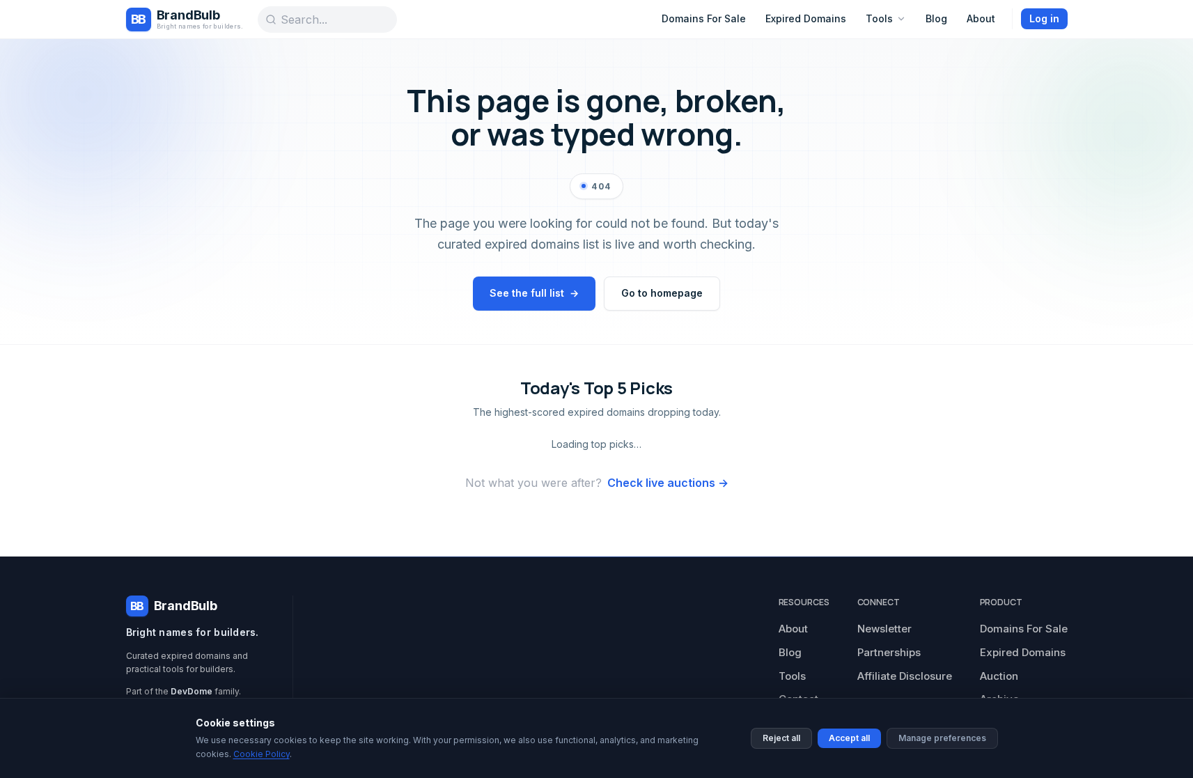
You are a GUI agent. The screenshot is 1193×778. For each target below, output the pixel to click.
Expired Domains (805, 18)
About (981, 18)
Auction (999, 676)
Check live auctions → (667, 483)
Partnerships (889, 652)
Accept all (849, 738)
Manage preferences (942, 738)
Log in (1044, 18)
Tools (879, 18)
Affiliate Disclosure (904, 676)
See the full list (534, 293)
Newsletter (884, 628)
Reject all (781, 738)
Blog (936, 18)
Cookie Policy (261, 754)
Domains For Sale (704, 18)
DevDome (191, 691)
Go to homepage (662, 293)
